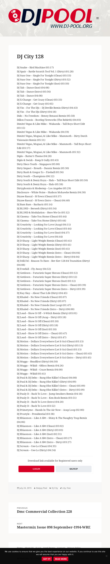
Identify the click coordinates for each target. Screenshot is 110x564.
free (69, 488)
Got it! (46, 559)
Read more (61, 559)
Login (36, 469)
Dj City (55, 488)
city (64, 488)
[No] (106, 556)
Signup (73, 469)
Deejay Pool (41, 488)
